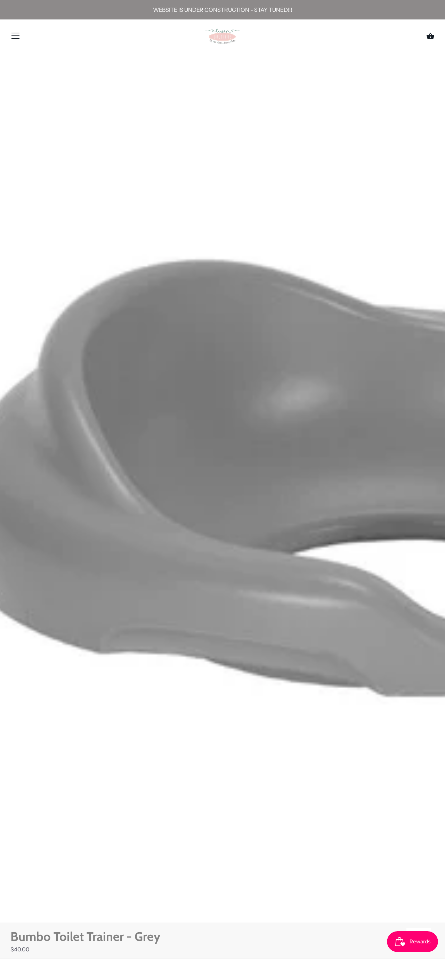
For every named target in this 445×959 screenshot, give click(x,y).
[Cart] (430, 36)
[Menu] (15, 37)
